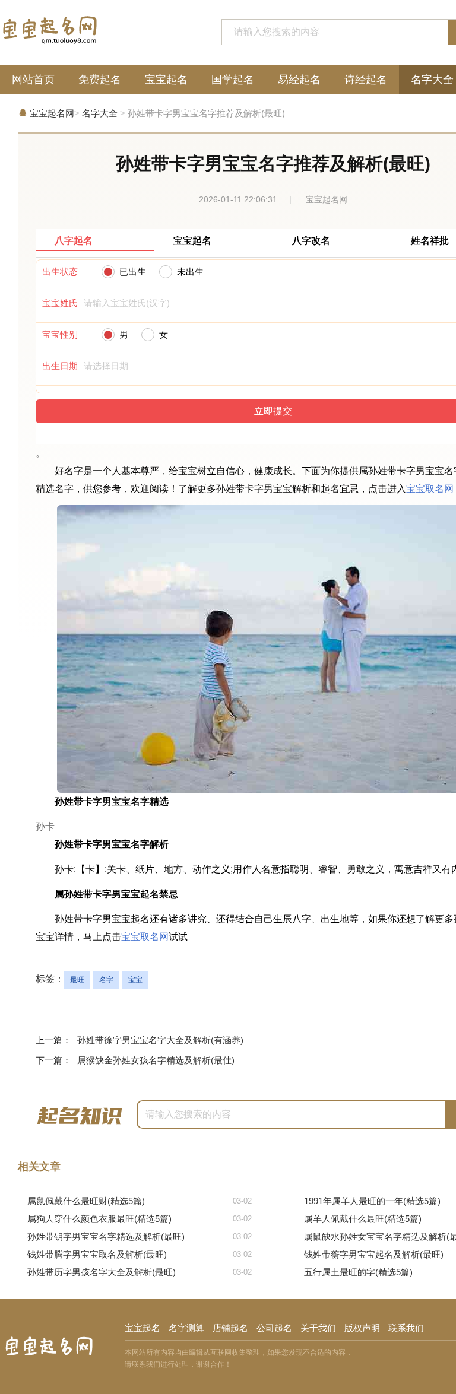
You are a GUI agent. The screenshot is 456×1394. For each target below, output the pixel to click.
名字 (106, 980)
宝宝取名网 (430, 489)
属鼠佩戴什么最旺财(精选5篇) (139, 1201)
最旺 (77, 980)
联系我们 (406, 1328)
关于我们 (318, 1328)
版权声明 (362, 1328)
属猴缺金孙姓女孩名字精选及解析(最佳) (156, 1060)
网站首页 (33, 79)
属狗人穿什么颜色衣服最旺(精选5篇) (139, 1219)
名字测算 (186, 1328)
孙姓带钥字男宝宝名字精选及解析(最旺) (139, 1236)
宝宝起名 (166, 79)
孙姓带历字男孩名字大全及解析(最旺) (139, 1272)
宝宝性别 (60, 334)
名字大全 (100, 113)
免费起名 (99, 79)
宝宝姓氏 (60, 303)
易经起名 (299, 79)
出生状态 (60, 271)
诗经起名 (365, 79)
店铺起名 (230, 1328)
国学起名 (232, 79)
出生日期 (60, 366)
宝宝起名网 (52, 113)
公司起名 (274, 1328)
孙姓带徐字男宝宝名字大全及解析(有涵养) (160, 1040)
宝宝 (135, 980)
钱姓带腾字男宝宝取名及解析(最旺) (139, 1254)
